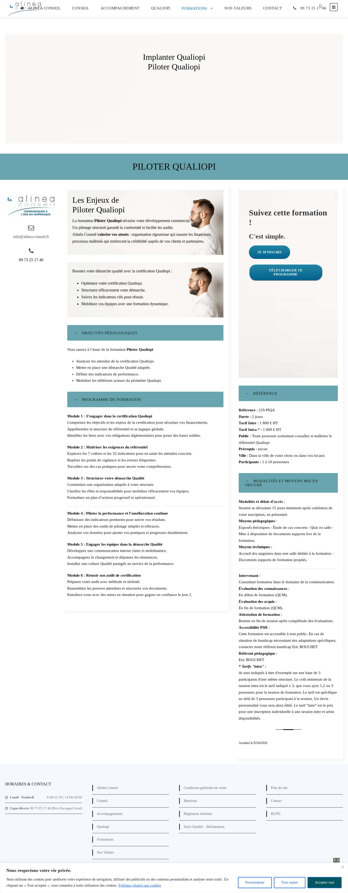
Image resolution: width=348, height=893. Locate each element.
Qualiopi (160, 8)
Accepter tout (324, 882)
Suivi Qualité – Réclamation (204, 827)
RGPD (275, 814)
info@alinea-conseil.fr (31, 237)
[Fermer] (343, 867)
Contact (272, 8)
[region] (174, 878)
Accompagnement (120, 8)
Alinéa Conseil (44, 8)
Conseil (80, 8)
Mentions (190, 801)
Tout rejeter (289, 882)
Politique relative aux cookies (139, 885)
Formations (194, 8)
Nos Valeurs (238, 8)
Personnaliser (254, 882)
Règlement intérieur (198, 814)
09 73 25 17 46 (313, 8)
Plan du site (279, 788)
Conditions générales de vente (205, 788)
